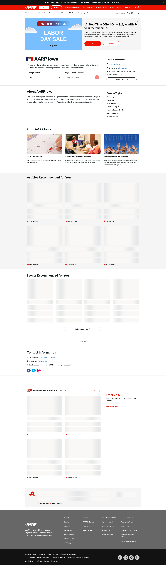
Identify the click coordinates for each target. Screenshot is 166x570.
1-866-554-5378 (49, 357)
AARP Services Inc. (108, 534)
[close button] (138, 20)
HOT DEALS (111, 395)
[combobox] (82, 77)
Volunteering (111, 113)
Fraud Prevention (113, 103)
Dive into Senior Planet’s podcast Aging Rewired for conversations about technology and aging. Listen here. (81, 2)
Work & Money (112, 116)
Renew (111, 44)
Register (127, 7)
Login (134, 7)
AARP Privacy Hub (39, 554)
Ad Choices (29, 561)
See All (96, 391)
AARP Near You (69, 543)
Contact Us (86, 518)
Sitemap (28, 554)
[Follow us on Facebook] (29, 370)
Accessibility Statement (68, 554)
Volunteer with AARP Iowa (116, 156)
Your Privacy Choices (42, 561)
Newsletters (87, 526)
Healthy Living (112, 107)
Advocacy (110, 97)
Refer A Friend (88, 530)
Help (128, 13)
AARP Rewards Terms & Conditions (37, 557)
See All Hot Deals (112, 406)
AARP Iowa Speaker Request (78, 156)
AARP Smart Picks (88, 7)
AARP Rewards (116, 7)
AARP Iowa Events (35, 156)
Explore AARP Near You (74, 73)
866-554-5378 (114, 64)
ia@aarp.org (122, 68)
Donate (66, 522)
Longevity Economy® (128, 541)
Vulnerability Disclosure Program (78, 557)
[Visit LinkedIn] (137, 557)
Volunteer (67, 526)
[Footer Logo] (38, 524)
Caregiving (111, 100)
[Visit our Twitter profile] (34, 370)
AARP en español (120, 13)
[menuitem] (27, 14)
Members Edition (101, 7)
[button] (138, 13)
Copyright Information (58, 557)
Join (92, 44)
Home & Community (114, 110)
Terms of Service (52, 554)
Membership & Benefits (72, 7)
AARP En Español (88, 522)
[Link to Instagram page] (39, 370)
